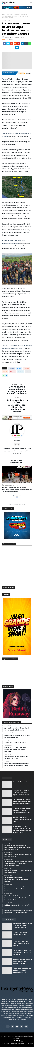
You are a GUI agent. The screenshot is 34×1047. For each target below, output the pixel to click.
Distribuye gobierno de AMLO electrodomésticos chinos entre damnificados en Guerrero (17, 405)
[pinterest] (18, 44)
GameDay (17, 1038)
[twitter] (8, 44)
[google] (11, 44)
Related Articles (16, 460)
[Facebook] (8, 1026)
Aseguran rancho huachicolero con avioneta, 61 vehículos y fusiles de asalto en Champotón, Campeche (17, 490)
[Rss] (26, 1026)
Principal (22, 482)
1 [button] (13, 495)
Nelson (7, 37)
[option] (17, 479)
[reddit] (15, 44)
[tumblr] (26, 44)
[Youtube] (17, 1026)
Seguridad (28, 482)
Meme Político (29, 1043)
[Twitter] (12, 1026)
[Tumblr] (21, 1026)
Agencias (5, 79)
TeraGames (14, 1043)
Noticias (9, 14)
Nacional (16, 14)
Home (3, 14)
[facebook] (4, 44)
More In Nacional (16, 462)
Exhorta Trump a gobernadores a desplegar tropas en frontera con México (17, 389)
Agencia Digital (5, 1043)
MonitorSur (21, 1043)
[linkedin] (22, 44)
